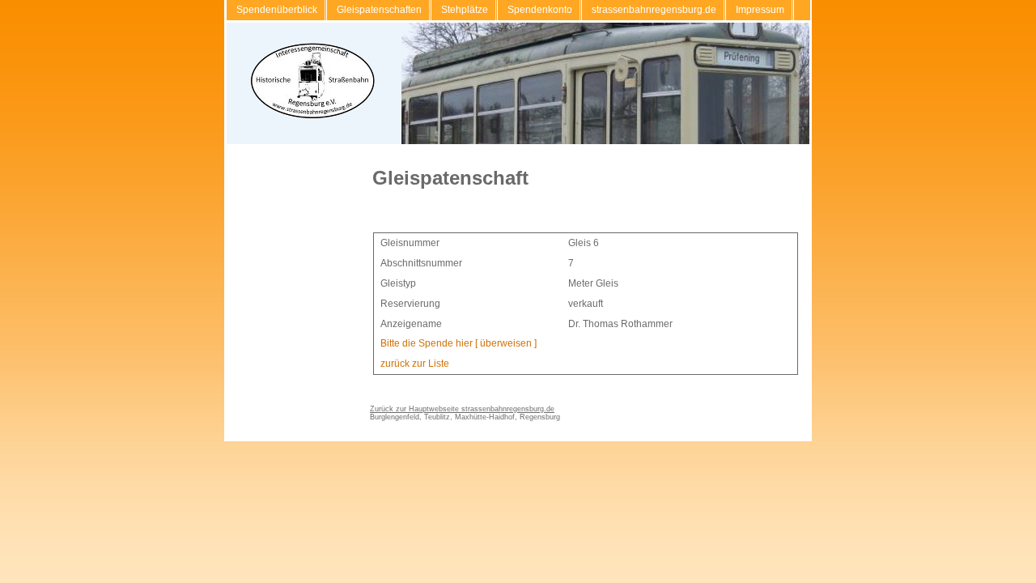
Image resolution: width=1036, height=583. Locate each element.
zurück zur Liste (414, 363)
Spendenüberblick (276, 9)
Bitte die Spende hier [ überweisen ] (458, 343)
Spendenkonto (539, 9)
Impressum (760, 9)
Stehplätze (464, 9)
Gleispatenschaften (379, 9)
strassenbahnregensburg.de (654, 9)
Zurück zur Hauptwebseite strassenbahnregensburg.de (462, 409)
